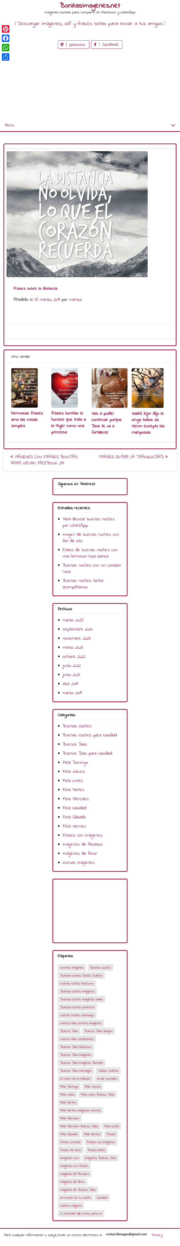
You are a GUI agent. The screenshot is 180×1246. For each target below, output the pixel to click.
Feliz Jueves (74, 772)
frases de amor (71, 1150)
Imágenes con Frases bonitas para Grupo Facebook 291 (44, 460)
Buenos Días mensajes (76, 1070)
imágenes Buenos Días (100, 1158)
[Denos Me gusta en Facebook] (106, 48)
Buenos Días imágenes (75, 1055)
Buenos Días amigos (98, 1031)
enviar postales (107, 1078)
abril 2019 (70, 684)
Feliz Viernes (74, 826)
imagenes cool (69, 1158)
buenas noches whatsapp (77, 1015)
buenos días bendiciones (77, 1039)
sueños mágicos (71, 1205)
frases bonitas (70, 1142)
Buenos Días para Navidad (87, 753)
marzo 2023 (73, 647)
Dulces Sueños (108, 1070)
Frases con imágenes (82, 835)
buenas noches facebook (77, 983)
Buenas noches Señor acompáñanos (83, 584)
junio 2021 (71, 675)
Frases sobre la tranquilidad (132, 457)
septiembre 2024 (78, 629)
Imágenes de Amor (80, 853)
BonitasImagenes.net (90, 6)
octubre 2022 (74, 657)
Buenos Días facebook (76, 1047)
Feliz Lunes (73, 781)
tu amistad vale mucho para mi (81, 1213)
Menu (9, 125)
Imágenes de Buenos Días (78, 1189)
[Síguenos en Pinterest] (74, 48)
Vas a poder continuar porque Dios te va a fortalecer (107, 423)
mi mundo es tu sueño (75, 1197)
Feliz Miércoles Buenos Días (79, 1126)
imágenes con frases (74, 1166)
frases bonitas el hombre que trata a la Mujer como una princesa (68, 422)
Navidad (102, 1197)
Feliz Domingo (75, 763)
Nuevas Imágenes (79, 863)
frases (111, 1134)
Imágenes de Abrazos (83, 844)
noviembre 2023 (76, 638)
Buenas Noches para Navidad (90, 735)
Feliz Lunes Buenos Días (97, 1094)
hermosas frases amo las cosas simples (27, 419)
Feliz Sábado (74, 817)
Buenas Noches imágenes (77, 991)
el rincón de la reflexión (75, 1078)
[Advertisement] (90, 85)
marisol (75, 300)
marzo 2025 (73, 620)
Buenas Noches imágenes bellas (81, 999)
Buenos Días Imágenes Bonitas (81, 1062)
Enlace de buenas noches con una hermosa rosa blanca (90, 553)
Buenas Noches (77, 726)
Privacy (156, 1235)
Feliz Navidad (74, 808)
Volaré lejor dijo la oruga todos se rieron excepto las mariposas (148, 423)
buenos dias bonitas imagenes (80, 1023)
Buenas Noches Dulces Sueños (81, 975)
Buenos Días (75, 744)
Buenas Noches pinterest (77, 1007)
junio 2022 (72, 666)
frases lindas (96, 1150)
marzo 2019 (72, 693)
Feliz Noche (111, 1126)
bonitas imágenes (72, 967)
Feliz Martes (73, 790)
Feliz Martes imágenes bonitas (80, 1110)
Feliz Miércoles (76, 799)
